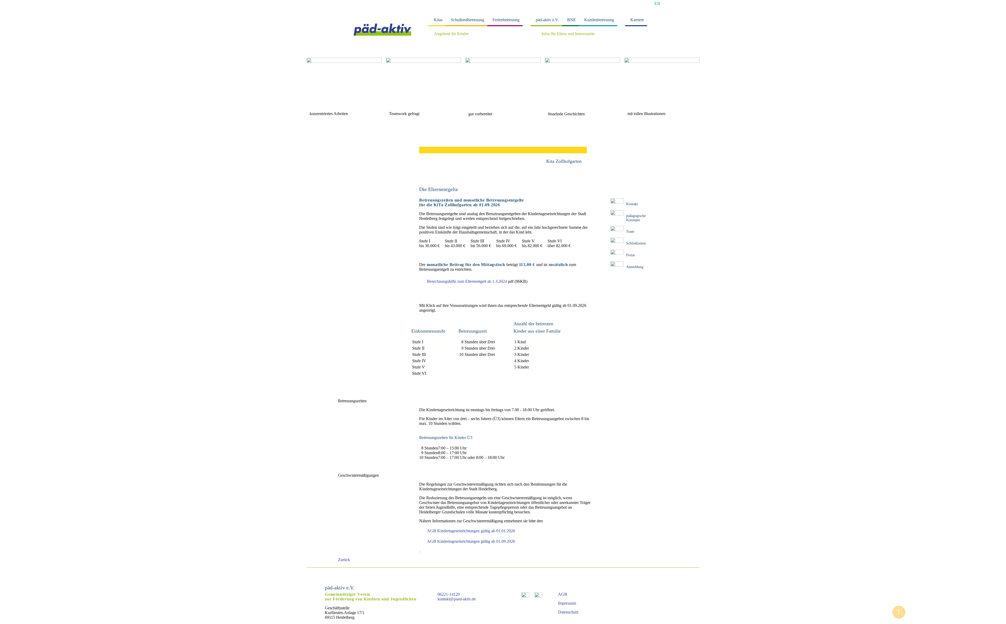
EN (657, 3)
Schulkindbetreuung (467, 20)
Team (630, 232)
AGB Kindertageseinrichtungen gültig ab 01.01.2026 (471, 531)
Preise (630, 255)
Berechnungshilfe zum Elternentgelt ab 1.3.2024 (467, 281)
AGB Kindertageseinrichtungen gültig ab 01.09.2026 (471, 541)
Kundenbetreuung (599, 20)
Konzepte (633, 220)
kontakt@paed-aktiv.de (457, 599)
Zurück (344, 559)
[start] (382, 34)
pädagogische (636, 216)
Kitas (438, 20)
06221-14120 (449, 594)
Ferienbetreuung (506, 20)
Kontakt (632, 204)
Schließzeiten (636, 243)
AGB (562, 594)
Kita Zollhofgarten (564, 161)
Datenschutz (568, 612)
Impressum (567, 603)
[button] (312, 81)
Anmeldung (634, 267)
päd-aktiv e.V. (547, 20)
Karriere (637, 20)
